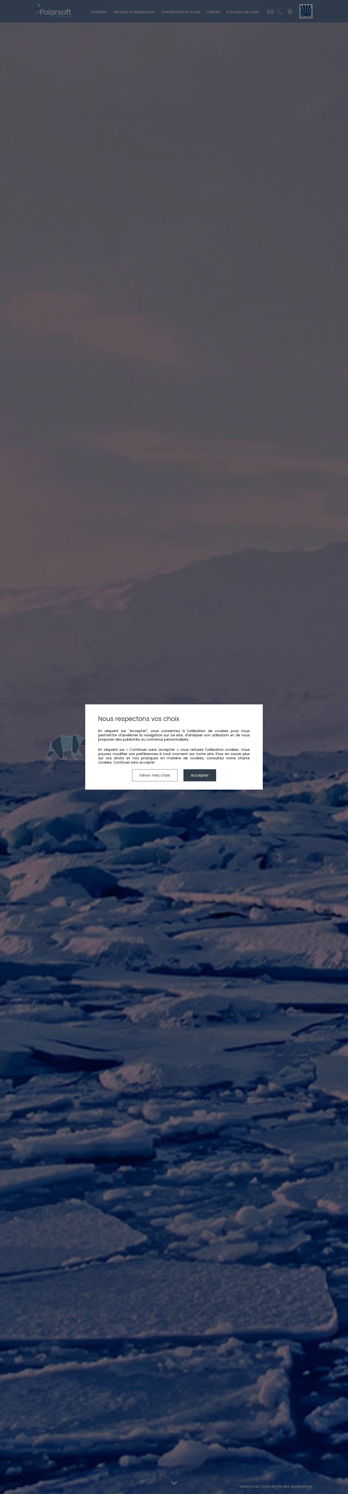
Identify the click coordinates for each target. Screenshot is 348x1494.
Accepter (200, 775)
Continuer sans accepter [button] (134, 762)
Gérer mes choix (154, 775)
